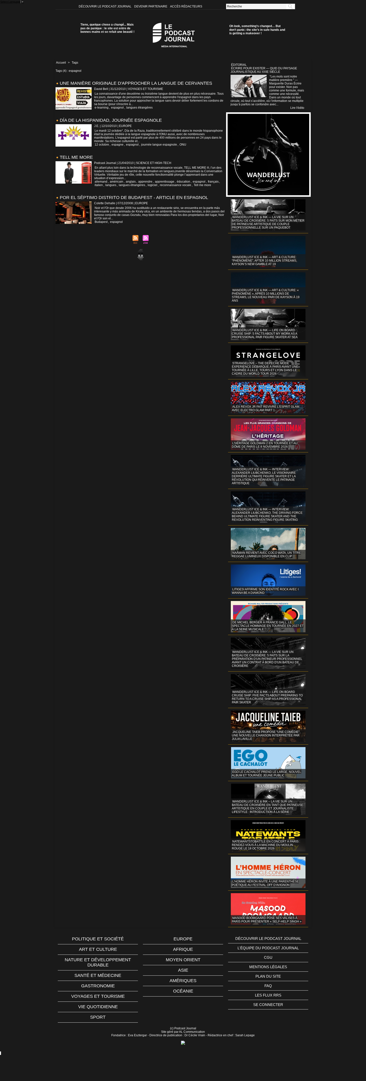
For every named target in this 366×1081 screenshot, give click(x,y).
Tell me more (202, 185)
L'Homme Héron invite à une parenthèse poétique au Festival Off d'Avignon (265, 883)
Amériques (183, 980)
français (213, 181)
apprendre (145, 181)
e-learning (102, 107)
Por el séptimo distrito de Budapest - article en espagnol (134, 197)
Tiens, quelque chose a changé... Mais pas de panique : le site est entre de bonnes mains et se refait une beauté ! (107, 28)
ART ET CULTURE (98, 949)
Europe (183, 938)
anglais (131, 181)
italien (99, 185)
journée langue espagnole (159, 144)
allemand (101, 181)
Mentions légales (268, 967)
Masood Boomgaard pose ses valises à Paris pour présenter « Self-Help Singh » (267, 919)
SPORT (98, 1017)
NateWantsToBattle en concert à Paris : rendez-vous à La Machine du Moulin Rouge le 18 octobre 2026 (266, 845)
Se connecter (268, 1004)
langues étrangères (139, 107)
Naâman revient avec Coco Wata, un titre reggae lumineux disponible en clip (266, 554)
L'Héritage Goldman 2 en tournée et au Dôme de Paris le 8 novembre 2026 (265, 444)
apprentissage (164, 181)
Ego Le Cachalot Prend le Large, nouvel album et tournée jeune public (266, 773)
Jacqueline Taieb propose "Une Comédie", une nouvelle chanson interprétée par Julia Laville (266, 735)
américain (116, 181)
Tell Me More (76, 157)
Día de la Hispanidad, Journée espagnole (111, 120)
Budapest (101, 222)
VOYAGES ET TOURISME (98, 996)
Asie (183, 970)
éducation (183, 181)
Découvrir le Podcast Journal (105, 6)
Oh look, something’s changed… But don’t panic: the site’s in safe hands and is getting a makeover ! (257, 29)
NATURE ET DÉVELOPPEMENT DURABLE (98, 962)
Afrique (183, 949)
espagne (117, 144)
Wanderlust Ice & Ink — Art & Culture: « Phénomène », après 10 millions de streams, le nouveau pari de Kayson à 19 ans (266, 295)
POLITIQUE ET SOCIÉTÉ (98, 938)
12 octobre (102, 144)
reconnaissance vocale (175, 185)
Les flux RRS (268, 995)
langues (110, 185)
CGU (268, 957)
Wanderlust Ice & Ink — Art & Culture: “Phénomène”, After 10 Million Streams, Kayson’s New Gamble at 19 (264, 260)
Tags (75, 62)
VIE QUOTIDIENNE (98, 1006)
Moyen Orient (183, 959)
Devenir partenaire (151, 6)
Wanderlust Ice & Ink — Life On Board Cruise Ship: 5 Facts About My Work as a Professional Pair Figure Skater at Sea (265, 333)
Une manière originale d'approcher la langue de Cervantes (136, 83)
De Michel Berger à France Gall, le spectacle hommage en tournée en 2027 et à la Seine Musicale (268, 626)
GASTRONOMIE (98, 985)
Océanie (183, 991)
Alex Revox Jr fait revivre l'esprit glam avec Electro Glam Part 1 (265, 408)
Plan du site (268, 976)
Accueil (61, 62)
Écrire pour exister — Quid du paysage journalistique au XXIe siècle (264, 70)
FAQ (268, 986)
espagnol (117, 107)
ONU (183, 144)
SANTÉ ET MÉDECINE (97, 975)
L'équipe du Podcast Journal (268, 948)
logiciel (152, 185)
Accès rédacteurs (186, 6)
